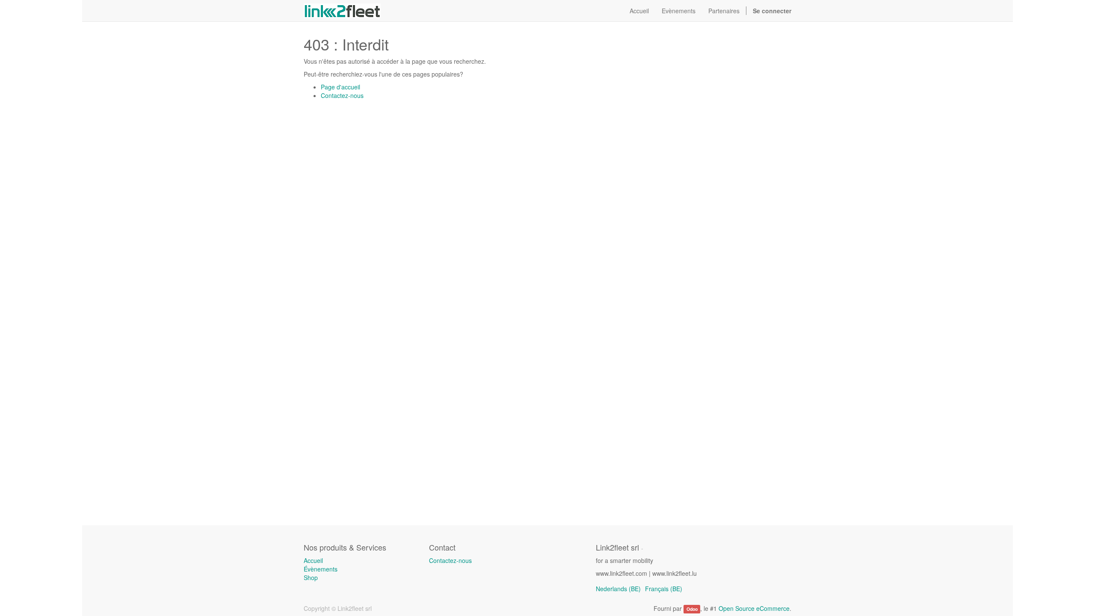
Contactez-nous (342, 95)
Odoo (692, 609)
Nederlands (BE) (618, 588)
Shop (311, 577)
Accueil (313, 560)
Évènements (320, 569)
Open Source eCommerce (754, 608)
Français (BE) (663, 588)
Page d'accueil (340, 87)
